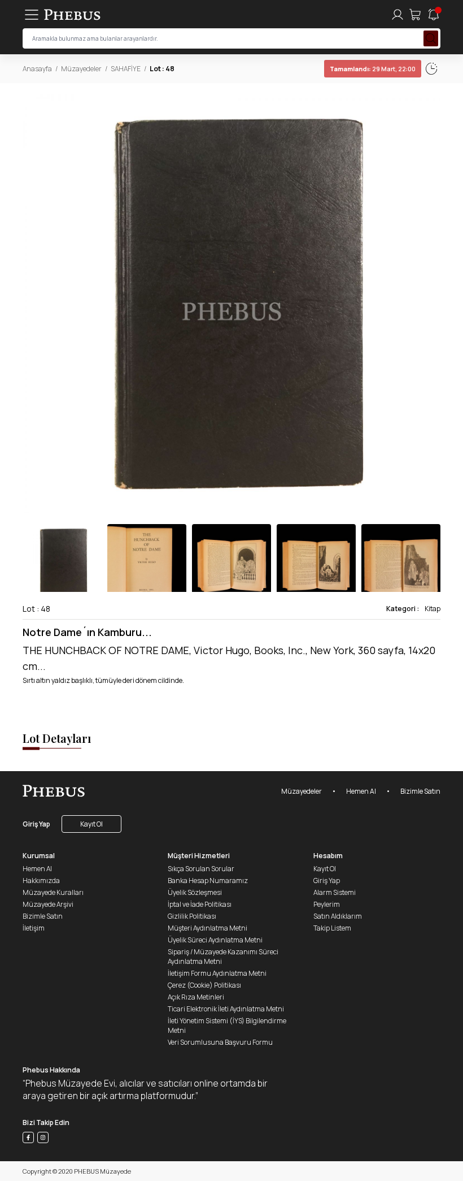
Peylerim (326, 904)
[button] (431, 303)
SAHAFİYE (126, 68)
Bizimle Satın (420, 791)
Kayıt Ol (91, 824)
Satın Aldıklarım (337, 916)
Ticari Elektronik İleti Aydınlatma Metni (226, 1009)
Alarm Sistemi (334, 892)
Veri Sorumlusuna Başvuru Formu (220, 1042)
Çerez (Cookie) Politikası (204, 985)
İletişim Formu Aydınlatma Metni (217, 973)
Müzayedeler (81, 68)
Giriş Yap (36, 824)
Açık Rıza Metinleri (196, 997)
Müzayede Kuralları (53, 892)
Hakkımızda (41, 880)
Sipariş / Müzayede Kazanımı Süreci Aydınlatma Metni (223, 956)
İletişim (34, 928)
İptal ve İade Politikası (199, 904)
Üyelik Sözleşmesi (195, 892)
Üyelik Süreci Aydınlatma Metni (215, 940)
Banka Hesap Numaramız (208, 880)
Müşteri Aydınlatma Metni (207, 928)
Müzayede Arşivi (48, 904)
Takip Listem (332, 928)
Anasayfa (37, 68)
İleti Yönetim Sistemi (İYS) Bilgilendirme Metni (227, 1025)
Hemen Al (361, 791)
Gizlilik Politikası (192, 916)
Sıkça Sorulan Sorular (201, 868)
